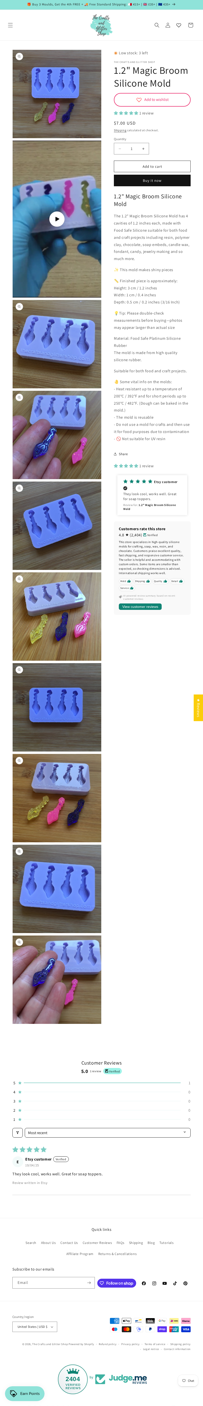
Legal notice (151, 1349)
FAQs (120, 1242)
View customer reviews (140, 607)
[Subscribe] (89, 1283)
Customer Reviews (97, 1242)
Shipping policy (180, 1344)
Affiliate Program (80, 1254)
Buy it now (152, 180)
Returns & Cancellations (117, 1254)
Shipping (120, 130)
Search (30, 1242)
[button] (10, 25)
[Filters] (17, 1133)
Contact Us (69, 1242)
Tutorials (166, 1242)
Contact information (177, 1349)
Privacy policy (130, 1344)
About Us (48, 1242)
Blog (151, 1242)
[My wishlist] (178, 25)
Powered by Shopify (81, 1344)
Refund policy (107, 1344)
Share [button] (123, 454)
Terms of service (155, 1344)
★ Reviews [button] (198, 707)
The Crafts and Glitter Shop (50, 1344)
